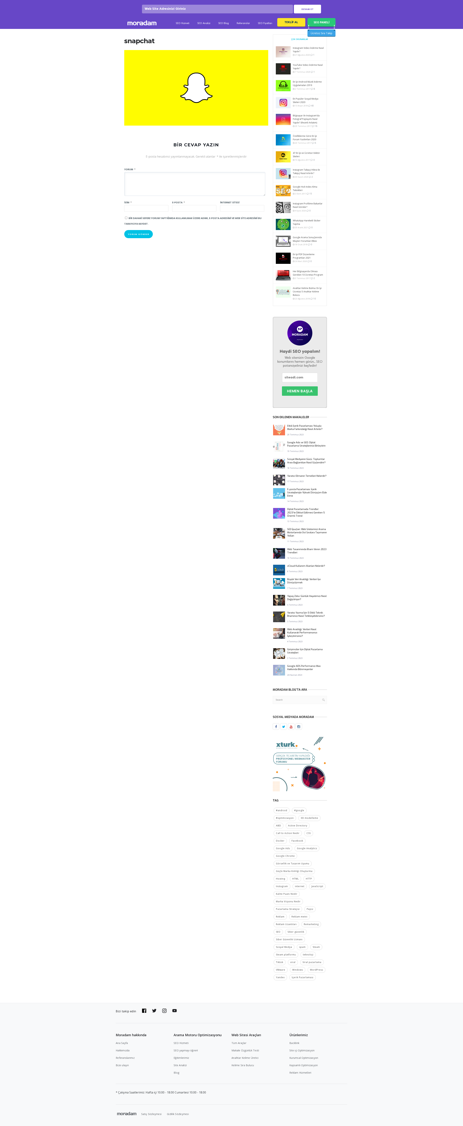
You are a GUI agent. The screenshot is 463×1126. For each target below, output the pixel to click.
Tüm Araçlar (239, 1043)
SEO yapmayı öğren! (186, 1050)
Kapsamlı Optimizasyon (303, 1065)
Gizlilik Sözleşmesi (178, 1114)
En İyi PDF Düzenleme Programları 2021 (304, 256)
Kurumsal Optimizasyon (303, 1057)
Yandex (280, 977)
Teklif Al (291, 22)
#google (299, 810)
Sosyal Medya (284, 947)
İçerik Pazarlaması (302, 977)
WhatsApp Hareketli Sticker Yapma (306, 222)
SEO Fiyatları (265, 23)
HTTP (309, 878)
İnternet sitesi (229, 202)
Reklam (280, 916)
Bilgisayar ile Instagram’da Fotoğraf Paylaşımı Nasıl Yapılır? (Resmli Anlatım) (306, 119)
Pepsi (310, 909)
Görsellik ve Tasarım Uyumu (292, 863)
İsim (128, 202)
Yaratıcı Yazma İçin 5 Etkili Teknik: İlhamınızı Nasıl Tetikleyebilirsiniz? (306, 614)
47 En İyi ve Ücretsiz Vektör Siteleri (306, 154)
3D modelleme (309, 818)
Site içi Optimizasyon (302, 1050)
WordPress (316, 969)
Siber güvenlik (296, 931)
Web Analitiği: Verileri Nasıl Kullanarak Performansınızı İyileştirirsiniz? (302, 632)
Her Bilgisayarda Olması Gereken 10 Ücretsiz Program (308, 273)
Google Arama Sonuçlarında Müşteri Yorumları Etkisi (307, 239)
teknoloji (308, 954)
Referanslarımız (125, 1057)
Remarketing (311, 924)
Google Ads (283, 848)
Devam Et (307, 9)
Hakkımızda (123, 1050)
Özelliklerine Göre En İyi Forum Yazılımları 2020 (305, 137)
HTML (295, 878)
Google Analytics (307, 848)
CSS (309, 833)
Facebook (297, 840)
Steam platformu (286, 954)
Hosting (280, 878)
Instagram (282, 886)
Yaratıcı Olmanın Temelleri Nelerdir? (306, 475)
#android (281, 810)
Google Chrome (285, 855)
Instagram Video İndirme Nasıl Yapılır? (308, 49)
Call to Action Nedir (288, 833)
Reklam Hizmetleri (300, 1072)
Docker (280, 840)
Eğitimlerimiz (181, 1057)
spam (302, 947)
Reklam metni (299, 916)
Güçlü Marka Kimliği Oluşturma (294, 871)
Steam (316, 947)
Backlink (294, 1043)
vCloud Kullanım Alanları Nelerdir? (306, 565)
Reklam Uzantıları (286, 924)
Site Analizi (180, 1065)
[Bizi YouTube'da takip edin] (174, 1011)
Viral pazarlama (312, 962)
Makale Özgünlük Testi (245, 1050)
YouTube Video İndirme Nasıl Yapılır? (308, 66)
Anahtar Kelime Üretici (245, 1057)
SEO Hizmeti (182, 23)
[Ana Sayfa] (142, 23)
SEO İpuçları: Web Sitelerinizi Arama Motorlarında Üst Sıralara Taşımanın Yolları (307, 532)
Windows (297, 969)
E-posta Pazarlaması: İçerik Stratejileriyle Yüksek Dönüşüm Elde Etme (307, 492)
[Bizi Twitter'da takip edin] (154, 1011)
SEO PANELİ (321, 22)
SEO (278, 931)
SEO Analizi (203, 23)
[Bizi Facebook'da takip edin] (144, 1011)
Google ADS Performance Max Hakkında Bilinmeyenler (304, 667)
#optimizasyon (285, 818)
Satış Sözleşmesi (151, 1114)
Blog (176, 1072)
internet (299, 886)
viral (293, 962)
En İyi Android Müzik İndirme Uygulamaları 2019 (307, 83)
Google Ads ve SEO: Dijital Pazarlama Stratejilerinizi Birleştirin (306, 444)
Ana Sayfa (122, 1043)
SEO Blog (223, 23)
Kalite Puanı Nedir (286, 893)
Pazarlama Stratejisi (288, 909)
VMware (280, 969)
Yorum (129, 169)
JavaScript (317, 886)
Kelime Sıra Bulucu (243, 1065)
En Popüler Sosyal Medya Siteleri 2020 (305, 100)
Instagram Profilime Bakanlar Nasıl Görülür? (307, 205)
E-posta (178, 202)
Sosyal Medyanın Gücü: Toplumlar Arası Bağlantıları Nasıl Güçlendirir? (306, 461)
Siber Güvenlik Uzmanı (289, 939)
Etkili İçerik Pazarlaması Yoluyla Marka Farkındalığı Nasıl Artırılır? (304, 427)
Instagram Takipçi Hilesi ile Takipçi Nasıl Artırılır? (306, 171)
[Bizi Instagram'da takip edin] (164, 1011)
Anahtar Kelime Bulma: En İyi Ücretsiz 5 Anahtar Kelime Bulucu (307, 292)
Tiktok (279, 962)
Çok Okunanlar (299, 39)
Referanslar (243, 23)
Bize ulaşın (122, 1065)
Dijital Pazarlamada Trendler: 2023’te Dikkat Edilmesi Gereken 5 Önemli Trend (306, 512)
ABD (278, 825)
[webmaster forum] (300, 763)
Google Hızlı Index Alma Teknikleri (305, 188)
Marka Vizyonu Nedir (288, 901)
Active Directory (297, 825)
